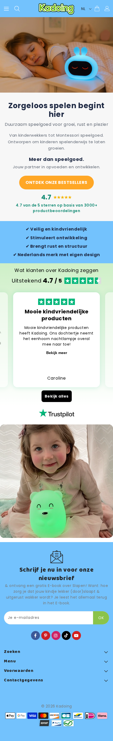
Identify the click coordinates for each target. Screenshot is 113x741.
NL (83, 8)
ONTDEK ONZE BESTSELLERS (56, 182)
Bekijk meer (56, 353)
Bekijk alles (57, 396)
